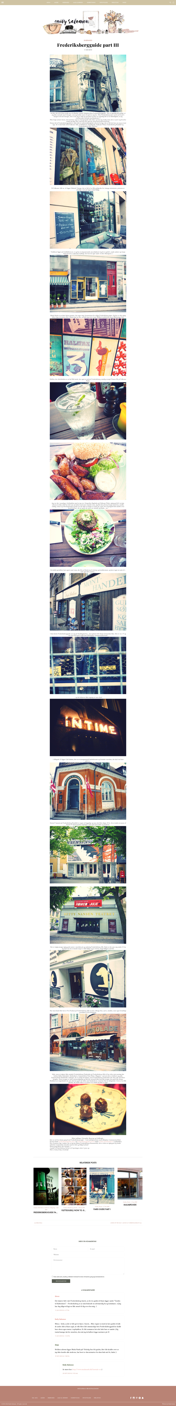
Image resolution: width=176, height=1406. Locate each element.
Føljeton (115, 2)
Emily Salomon (60, 1319)
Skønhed (66, 2)
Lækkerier (47, 1208)
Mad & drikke (78, 2)
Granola (39, 1223)
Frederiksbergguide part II (85, 1142)
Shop (124, 2)
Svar (122, 1294)
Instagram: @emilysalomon (88, 1388)
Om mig (35, 1398)
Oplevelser (104, 2)
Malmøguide (130, 1205)
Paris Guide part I (102, 1209)
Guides (35, 1208)
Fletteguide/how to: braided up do (74, 1210)
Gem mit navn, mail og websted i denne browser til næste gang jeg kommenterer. (79, 1276)
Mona (57, 1296)
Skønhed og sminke (72, 1208)
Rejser (100, 1206)
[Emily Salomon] (88, 20)
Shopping (52, 1208)
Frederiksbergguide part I (67, 1142)
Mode (56, 2)
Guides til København (106, 1142)
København (41, 1208)
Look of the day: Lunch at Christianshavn (125, 1223)
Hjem (48, 2)
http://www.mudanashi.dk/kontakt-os (86, 1369)
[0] (173, 2)
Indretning (91, 2)
